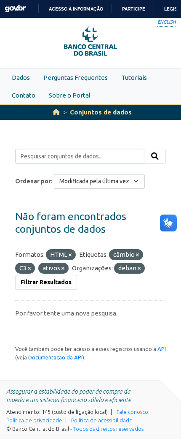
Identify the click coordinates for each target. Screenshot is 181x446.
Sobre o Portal (69, 95)
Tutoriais (134, 77)
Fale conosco (132, 412)
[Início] (56, 112)
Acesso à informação (76, 9)
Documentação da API (55, 357)
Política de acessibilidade (102, 420)
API (161, 349)
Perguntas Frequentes (75, 77)
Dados (21, 77)
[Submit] (155, 156)
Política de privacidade (34, 420)
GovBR (15, 9)
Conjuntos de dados (101, 112)
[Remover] (70, 255)
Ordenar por (33, 181)
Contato (23, 95)
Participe (133, 9)
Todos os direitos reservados (108, 429)
